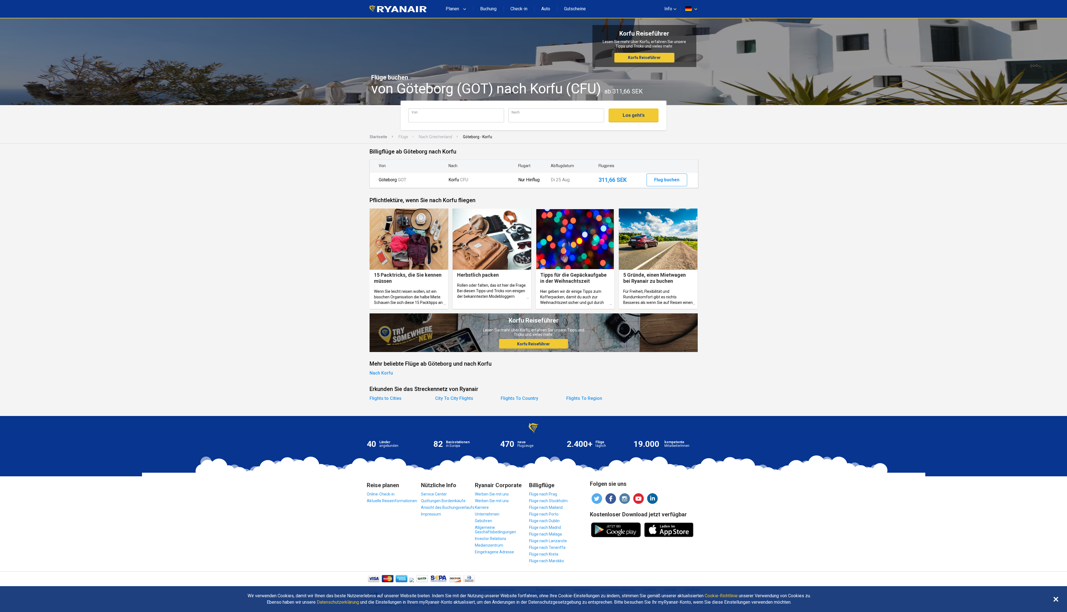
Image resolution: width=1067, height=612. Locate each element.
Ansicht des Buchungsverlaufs (447, 507)
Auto (545, 8)
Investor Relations (490, 538)
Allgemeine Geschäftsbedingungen (495, 529)
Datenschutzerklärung (338, 602)
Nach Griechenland (435, 137)
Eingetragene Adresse (494, 552)
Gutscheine (575, 8)
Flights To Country (519, 398)
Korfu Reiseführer (644, 57)
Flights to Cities (386, 398)
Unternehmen (487, 514)
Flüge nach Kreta (543, 554)
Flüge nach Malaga (545, 534)
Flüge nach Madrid (545, 527)
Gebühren (483, 521)
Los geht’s (634, 115)
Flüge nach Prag (543, 494)
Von (415, 112)
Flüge (403, 137)
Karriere (482, 507)
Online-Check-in (381, 494)
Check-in (518, 8)
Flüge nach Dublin (544, 521)
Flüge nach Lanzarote (548, 541)
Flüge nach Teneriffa (547, 547)
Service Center (434, 494)
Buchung (488, 8)
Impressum (431, 514)
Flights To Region (584, 398)
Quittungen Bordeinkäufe (443, 501)
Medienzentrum (489, 545)
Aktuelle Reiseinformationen (392, 501)
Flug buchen (666, 179)
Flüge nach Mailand (546, 507)
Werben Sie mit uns (492, 494)
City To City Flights (454, 398)
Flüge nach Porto (544, 514)
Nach (516, 112)
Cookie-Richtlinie (721, 595)
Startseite (378, 137)
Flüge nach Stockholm (548, 501)
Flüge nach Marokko (546, 561)
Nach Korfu (381, 373)
